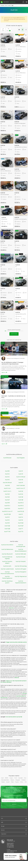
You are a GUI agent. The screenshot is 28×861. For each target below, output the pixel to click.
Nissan (12, 780)
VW (26, 782)
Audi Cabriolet (21, 485)
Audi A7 (21, 482)
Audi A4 (7, 476)
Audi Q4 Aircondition (7, 544)
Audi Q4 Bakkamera (7, 549)
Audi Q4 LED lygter (20, 569)
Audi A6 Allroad (7, 482)
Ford (15, 778)
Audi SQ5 (20, 523)
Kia (25, 778)
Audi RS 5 (20, 505)
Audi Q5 (7, 497)
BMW (6, 778)
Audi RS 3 (20, 502)
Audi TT (21, 528)
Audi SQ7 (20, 525)
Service (3, 830)
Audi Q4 (20, 494)
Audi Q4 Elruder (20, 557)
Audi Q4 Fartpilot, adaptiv (7, 562)
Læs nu (3, 372)
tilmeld (14, 804)
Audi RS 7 (20, 508)
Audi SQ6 (7, 525)
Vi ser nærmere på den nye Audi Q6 (13, 716)
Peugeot (18, 780)
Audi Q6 (20, 497)
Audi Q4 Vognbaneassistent (20, 581)
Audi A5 (7, 479)
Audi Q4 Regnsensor (21, 576)
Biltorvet (17, 677)
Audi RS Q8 (7, 514)
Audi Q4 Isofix (7, 566)
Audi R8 (7, 502)
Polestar (24, 780)
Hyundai (20, 778)
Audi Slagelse (21, 457)
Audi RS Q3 (21, 511)
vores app (24, 693)
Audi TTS (20, 531)
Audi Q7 (7, 500)
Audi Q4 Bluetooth (7, 554)
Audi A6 (21, 479)
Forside (2, 5)
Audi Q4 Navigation (20, 572)
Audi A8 (7, 485)
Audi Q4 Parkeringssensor (7, 577)
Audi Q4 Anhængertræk (20, 545)
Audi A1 (21, 471)
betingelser (6, 796)
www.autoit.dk (10, 852)
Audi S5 (7, 520)
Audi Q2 (20, 491)
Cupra (11, 778)
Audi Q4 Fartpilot (21, 561)
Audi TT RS (7, 531)
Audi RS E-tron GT (7, 511)
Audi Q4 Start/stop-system (7, 581)
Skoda (3, 782)
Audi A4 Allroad (20, 476)
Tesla (12, 782)
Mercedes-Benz (5, 780)
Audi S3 (7, 517)
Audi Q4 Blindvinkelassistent (21, 550)
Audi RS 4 (7, 505)
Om (2, 818)
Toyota (17, 782)
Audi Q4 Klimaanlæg (21, 566)
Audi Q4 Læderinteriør (7, 569)
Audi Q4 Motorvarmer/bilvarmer (7, 572)
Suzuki (7, 782)
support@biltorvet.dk (12, 850)
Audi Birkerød (7, 457)
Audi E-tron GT (21, 488)
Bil (6, 5)
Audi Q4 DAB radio (20, 554)
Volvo (21, 782)
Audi (9, 5)
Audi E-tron (7, 488)
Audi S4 (21, 517)
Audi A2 (7, 474)
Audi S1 (21, 514)
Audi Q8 (20, 500)
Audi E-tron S (7, 491)
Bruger (2, 826)
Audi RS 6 (7, 508)
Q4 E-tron (11, 607)
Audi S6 (21, 520)
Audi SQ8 (7, 528)
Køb (2, 822)
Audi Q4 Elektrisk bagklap (7, 557)
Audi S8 (7, 523)
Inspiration (3, 833)
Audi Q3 (7, 494)
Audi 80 (7, 471)
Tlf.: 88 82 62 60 (10, 847)
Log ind (24, 2)
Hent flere (14, 333)
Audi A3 (21, 474)
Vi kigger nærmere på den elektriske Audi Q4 (16, 642)
